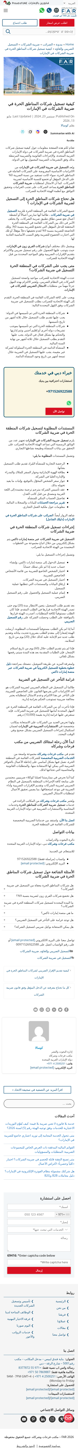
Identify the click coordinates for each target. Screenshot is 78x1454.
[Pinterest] (33, 1419)
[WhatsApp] (41, 11)
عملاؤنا (61, 1321)
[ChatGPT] (45, 131)
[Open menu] (5, 10)
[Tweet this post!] (60, 1011)
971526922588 (60, 391)
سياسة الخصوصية (50, 1446)
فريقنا (62, 1314)
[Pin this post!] (48, 1011)
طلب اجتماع (20, 23)
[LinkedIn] (43, 1419)
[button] (8, 31)
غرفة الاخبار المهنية (18, 1319)
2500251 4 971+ (45, 1376)
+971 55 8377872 (30, 1368)
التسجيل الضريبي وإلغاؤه (55, 951)
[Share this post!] (66, 1011)
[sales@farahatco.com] (56, 11)
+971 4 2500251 (56, 1063)
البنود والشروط (26, 1446)
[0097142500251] (49, 11)
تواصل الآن (59, 411)
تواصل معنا (59, 1334)
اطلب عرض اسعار (56, 23)
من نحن (61, 1308)
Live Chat (66, 1417)
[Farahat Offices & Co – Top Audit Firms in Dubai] (69, 10)
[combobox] (63, 1214)
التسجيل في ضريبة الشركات (54, 958)
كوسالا (39, 1048)
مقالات (61, 1328)
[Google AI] (38, 131)
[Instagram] (52, 1419)
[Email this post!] (35, 1011)
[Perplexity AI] (22, 131)
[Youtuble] (24, 1419)
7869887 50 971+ (39, 1372)
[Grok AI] (30, 131)
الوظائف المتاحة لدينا (17, 1312)
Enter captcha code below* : (31, 1255)
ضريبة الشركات (29, 951)
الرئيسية (61, 1301)
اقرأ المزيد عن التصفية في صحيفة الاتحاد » (37, 1090)
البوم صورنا (23, 1325)
